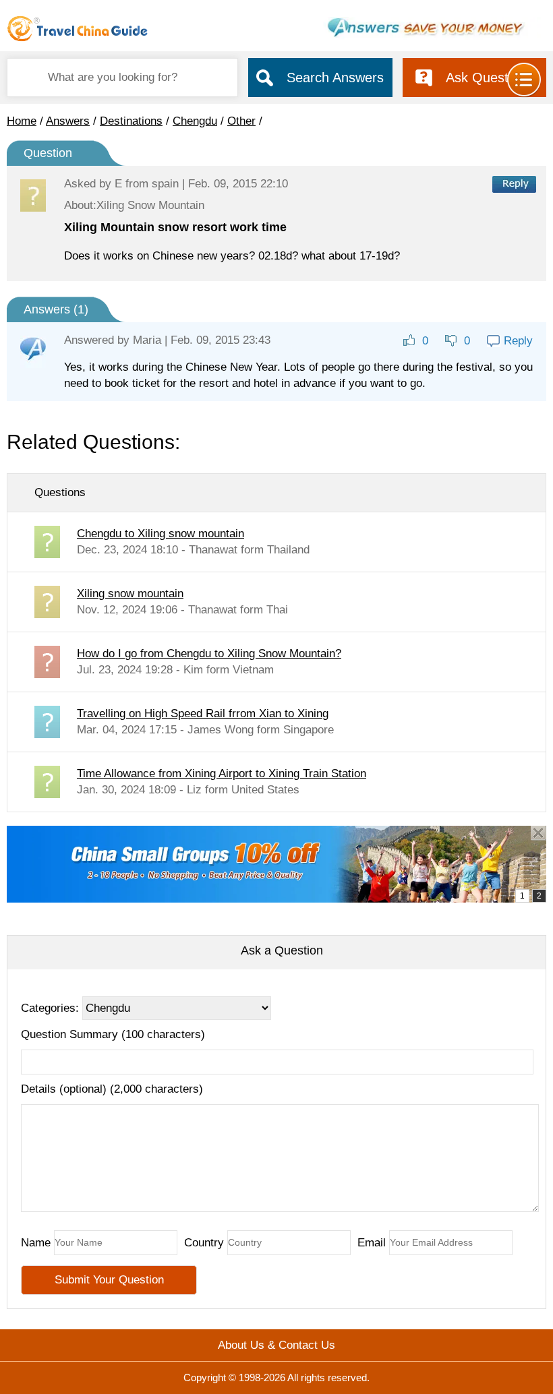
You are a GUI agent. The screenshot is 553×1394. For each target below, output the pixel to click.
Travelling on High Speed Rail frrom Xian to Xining (202, 713)
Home (21, 121)
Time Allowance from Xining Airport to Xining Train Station (221, 773)
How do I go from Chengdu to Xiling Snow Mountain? (209, 653)
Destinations (131, 121)
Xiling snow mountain (130, 593)
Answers (68, 121)
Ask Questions (489, 77)
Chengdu (195, 121)
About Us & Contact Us (276, 1345)
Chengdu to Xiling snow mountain (160, 533)
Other (241, 121)
